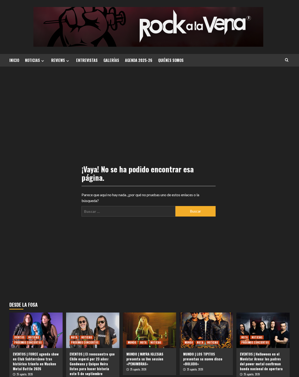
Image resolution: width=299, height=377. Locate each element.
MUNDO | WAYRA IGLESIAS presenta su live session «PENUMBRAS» (144, 358)
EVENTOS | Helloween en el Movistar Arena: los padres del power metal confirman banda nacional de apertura (261, 361)
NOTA (74, 337)
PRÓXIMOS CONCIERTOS (28, 342)
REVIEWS (58, 60)
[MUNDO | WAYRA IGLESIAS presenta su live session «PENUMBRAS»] (149, 330)
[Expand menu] (42, 61)
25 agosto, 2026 (25, 374)
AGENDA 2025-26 (138, 60)
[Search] (287, 60)
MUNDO (132, 342)
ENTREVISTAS (87, 60)
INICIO (14, 60)
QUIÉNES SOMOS (171, 60)
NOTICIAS (32, 60)
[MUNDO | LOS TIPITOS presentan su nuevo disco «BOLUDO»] (206, 330)
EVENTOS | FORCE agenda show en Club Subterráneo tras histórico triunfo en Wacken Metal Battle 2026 (36, 361)
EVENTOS (19, 337)
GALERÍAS (111, 60)
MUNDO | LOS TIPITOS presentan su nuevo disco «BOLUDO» (202, 358)
